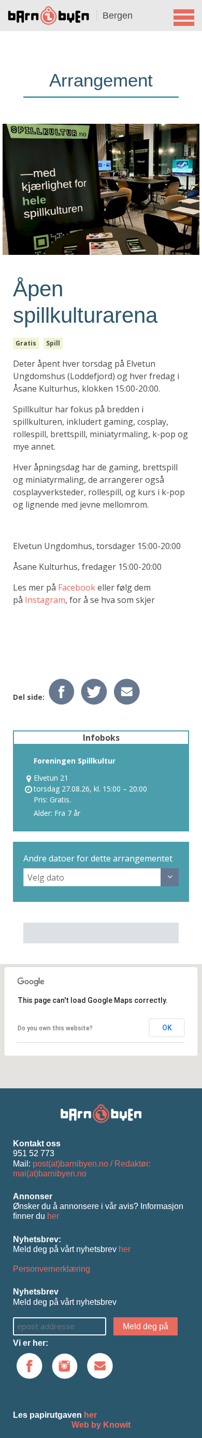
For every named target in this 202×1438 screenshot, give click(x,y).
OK (167, 1028)
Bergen (118, 15)
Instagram (45, 600)
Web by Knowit (101, 1424)
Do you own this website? (55, 1028)
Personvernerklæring (51, 1268)
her (53, 1216)
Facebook (77, 587)
